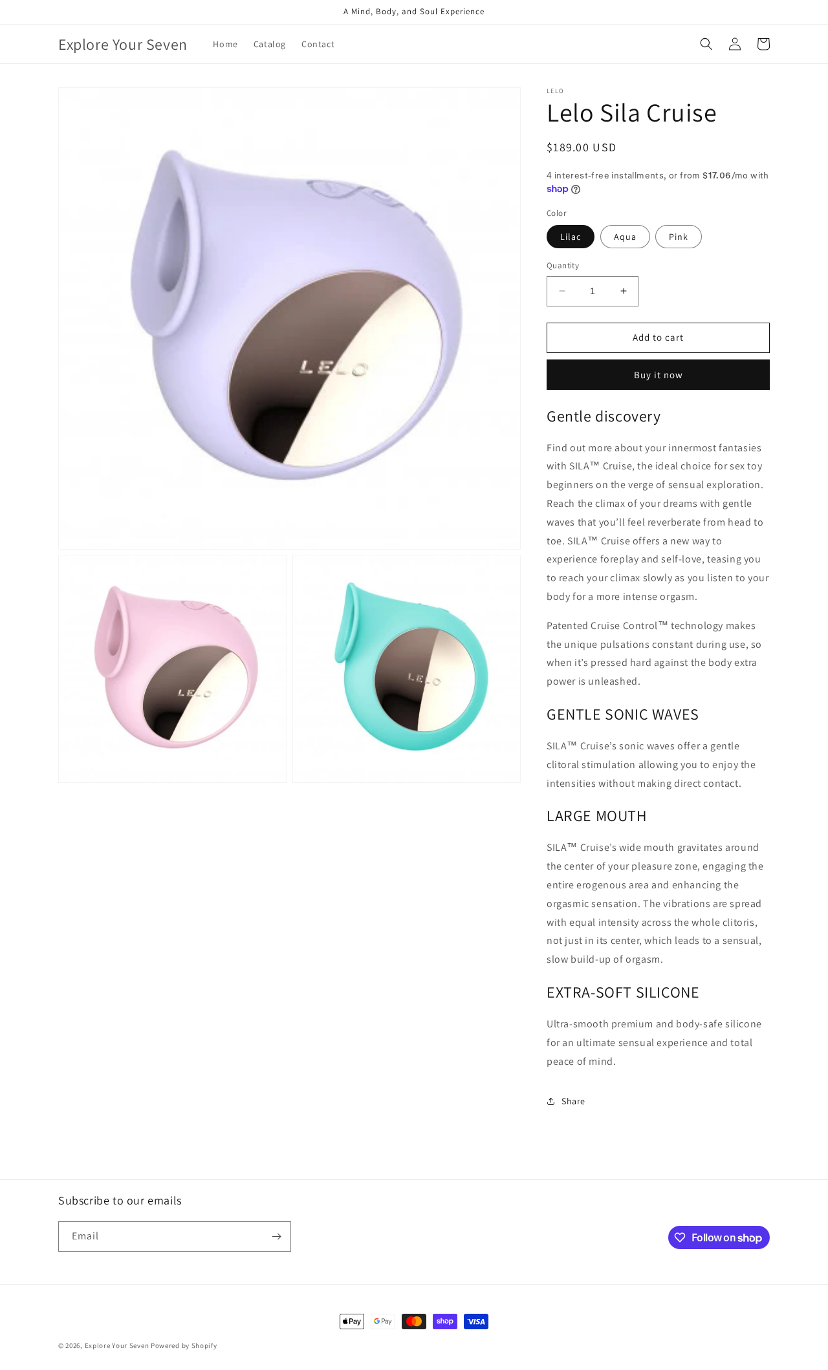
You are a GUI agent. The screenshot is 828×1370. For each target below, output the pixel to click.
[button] (706, 44)
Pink (678, 236)
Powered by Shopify (184, 1345)
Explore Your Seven (117, 1345)
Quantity (563, 265)
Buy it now (658, 375)
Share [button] (573, 1101)
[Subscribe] (276, 1236)
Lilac (570, 236)
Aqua (625, 236)
